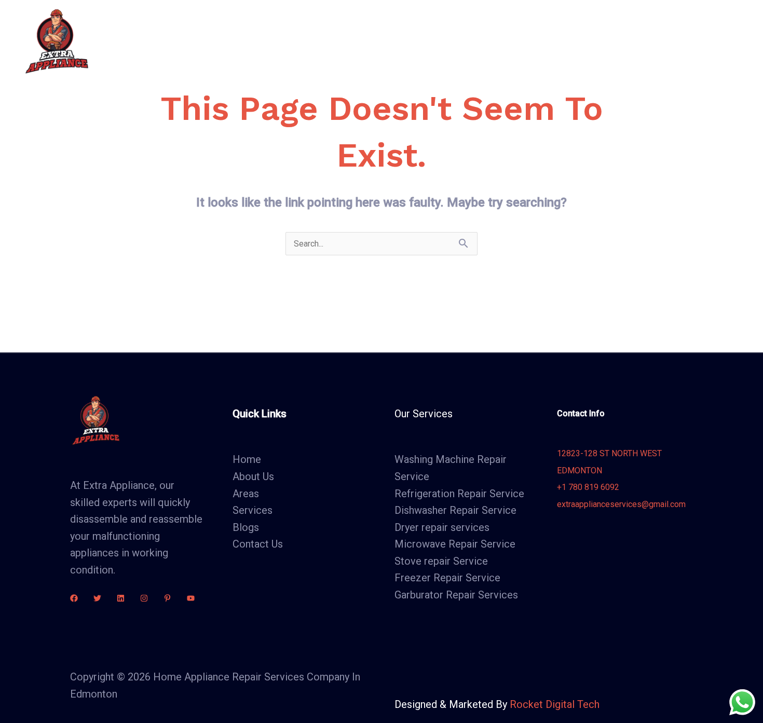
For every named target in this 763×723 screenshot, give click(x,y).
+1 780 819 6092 (588, 487)
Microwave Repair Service (454, 544)
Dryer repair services (441, 527)
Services (385, 41)
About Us (330, 41)
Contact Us (553, 41)
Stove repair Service (441, 561)
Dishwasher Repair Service (455, 510)
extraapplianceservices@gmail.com (621, 504)
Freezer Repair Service (447, 577)
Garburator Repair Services (456, 595)
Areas (445, 41)
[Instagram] (144, 598)
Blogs (499, 41)
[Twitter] (97, 598)
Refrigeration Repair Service (459, 493)
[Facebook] (74, 598)
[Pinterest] (167, 598)
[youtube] (191, 598)
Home (280, 41)
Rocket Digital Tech (555, 704)
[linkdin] (121, 598)
